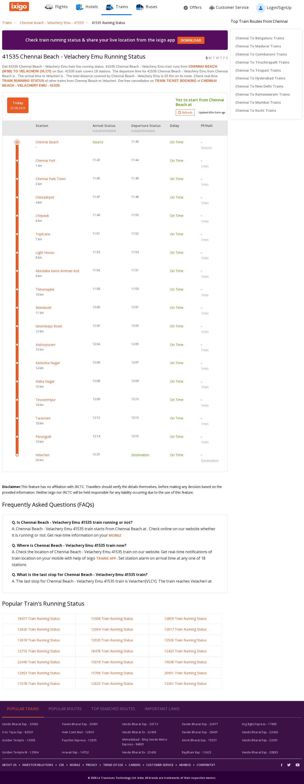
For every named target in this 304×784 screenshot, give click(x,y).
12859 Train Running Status (185, 618)
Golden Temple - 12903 (18, 740)
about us (9, 765)
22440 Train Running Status (39, 662)
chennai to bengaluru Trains (259, 38)
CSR (61, 765)
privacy (91, 765)
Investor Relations (37, 765)
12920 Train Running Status (112, 640)
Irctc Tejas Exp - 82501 (17, 732)
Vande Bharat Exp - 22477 (200, 724)
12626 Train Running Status (39, 629)
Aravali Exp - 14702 (75, 752)
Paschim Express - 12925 (79, 740)
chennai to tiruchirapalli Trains (262, 62)
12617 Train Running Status (185, 629)
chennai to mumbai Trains (258, 102)
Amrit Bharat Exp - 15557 (199, 740)
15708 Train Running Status (112, 673)
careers (135, 765)
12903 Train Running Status (39, 673)
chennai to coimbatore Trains (261, 54)
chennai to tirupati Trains (258, 70)
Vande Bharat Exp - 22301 (260, 740)
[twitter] (289, 765)
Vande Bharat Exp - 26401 (200, 732)
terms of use (113, 765)
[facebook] (283, 765)
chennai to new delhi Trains (259, 86)
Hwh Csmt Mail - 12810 (78, 732)
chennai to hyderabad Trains (260, 78)
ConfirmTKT (206, 765)
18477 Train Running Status (39, 618)
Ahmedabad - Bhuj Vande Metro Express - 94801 (144, 742)
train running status (23, 81)
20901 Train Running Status (185, 673)
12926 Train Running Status (185, 640)
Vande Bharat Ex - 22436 (139, 752)
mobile (115, 535)
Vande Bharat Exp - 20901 (80, 724)
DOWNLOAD (191, 40)
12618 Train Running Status (39, 640)
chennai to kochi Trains (255, 110)
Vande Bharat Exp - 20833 (260, 752)
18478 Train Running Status (112, 651)
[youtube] (297, 765)
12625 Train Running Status (112, 683)
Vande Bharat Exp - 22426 (260, 732)
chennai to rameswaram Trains (262, 94)
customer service (159, 765)
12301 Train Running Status (185, 683)
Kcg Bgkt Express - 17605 (259, 724)
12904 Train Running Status (112, 629)
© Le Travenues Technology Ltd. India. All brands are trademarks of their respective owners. (152, 777)
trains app (106, 558)
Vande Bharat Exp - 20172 (140, 724)
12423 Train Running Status (185, 651)
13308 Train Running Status (112, 618)
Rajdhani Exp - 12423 (196, 752)
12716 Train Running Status (39, 651)
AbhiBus (185, 765)
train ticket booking (175, 81)
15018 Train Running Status (112, 662)
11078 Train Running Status (39, 683)
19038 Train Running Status (185, 662)
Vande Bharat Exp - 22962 (20, 724)
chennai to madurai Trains (258, 46)
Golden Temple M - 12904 (20, 752)
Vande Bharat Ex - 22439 (139, 732)
